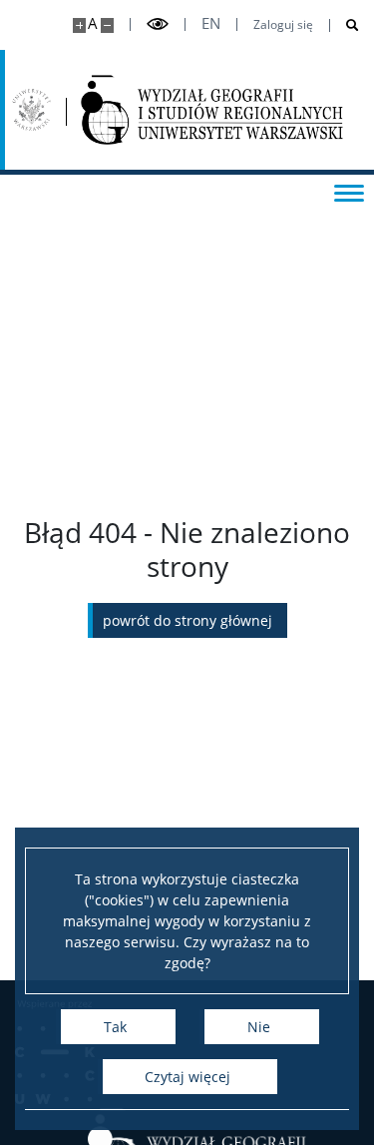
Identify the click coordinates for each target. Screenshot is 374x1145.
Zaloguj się (283, 25)
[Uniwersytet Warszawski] (31, 110)
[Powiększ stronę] (79, 25)
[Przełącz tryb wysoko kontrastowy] (158, 24)
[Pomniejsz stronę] (107, 25)
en (210, 23)
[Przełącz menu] (349, 192)
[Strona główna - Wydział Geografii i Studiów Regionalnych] (212, 110)
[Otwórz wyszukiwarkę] (344, 25)
